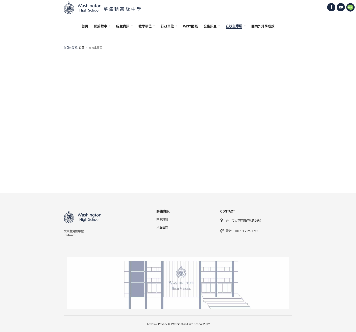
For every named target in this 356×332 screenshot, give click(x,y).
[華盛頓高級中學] (178, 7)
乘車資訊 (162, 219)
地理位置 (162, 227)
